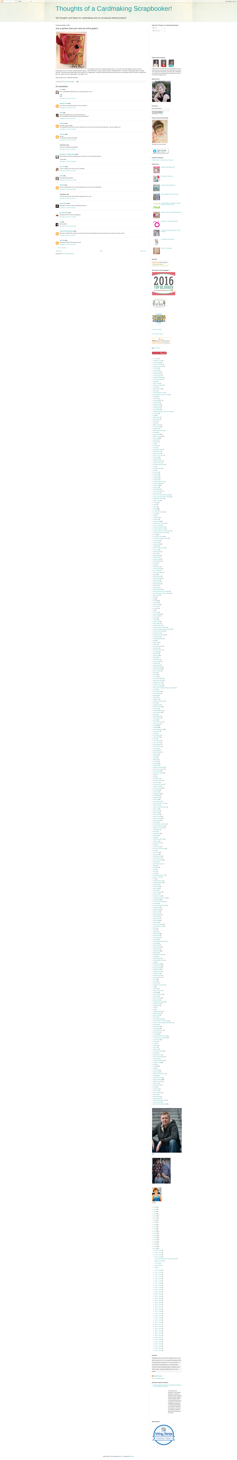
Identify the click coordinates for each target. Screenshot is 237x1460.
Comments (157, 30)
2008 (154, 1246)
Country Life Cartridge (158, 512)
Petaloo (155, 831)
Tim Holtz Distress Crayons (160, 1036)
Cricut (154, 534)
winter (154, 1087)
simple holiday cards (158, 926)
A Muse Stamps (157, 375)
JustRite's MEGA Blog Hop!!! (168, 167)
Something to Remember (159, 941)
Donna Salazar (157, 568)
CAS (154, 466)
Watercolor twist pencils (159, 1073)
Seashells (155, 903)
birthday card (156, 434)
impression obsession (158, 701)
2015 (154, 1231)
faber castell (156, 595)
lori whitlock (156, 750)
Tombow (155, 1041)
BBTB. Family (156, 425)
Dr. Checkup (156, 570)
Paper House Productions (159, 807)
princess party (156, 846)
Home (101, 251)
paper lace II (156, 811)
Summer (155, 992)
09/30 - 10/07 (158, 1289)
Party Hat (155, 822)
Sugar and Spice (157, 990)
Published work (157, 856)
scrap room (156, 894)
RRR (154, 879)
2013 (154, 1235)
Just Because (156, 723)
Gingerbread (156, 636)
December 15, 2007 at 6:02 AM (67, 198)
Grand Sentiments (157, 650)
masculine (155, 754)
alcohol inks (156, 383)
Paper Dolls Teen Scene (159, 803)
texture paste (156, 1026)
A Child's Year (156, 372)
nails (154, 776)
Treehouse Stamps (158, 1051)
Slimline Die (156, 933)
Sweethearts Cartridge (159, 1002)
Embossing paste (157, 589)
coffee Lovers (156, 500)
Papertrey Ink (156, 820)
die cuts (155, 553)
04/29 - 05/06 (158, 1337)
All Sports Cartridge (158, 385)
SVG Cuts (155, 996)
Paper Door (156, 805)
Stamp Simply (156, 967)
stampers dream (157, 971)
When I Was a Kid (157, 1077)
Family (155, 600)
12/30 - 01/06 (158, 1250)
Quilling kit (155, 867)
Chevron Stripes (157, 483)
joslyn (61, 175)
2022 (154, 1216)
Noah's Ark (156, 792)
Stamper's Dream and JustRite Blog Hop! (171, 212)
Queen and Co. (157, 858)
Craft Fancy (156, 517)
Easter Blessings (157, 578)
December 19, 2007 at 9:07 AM (67, 244)
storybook (155, 983)
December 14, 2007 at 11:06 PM (68, 161)
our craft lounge (157, 801)
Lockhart (155, 748)
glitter (154, 640)
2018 (154, 1224)
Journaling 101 (157, 718)
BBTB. (154, 423)
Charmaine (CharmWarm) (66, 231)
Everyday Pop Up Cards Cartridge (161, 593)
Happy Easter (156, 665)
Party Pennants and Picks (159, 824)
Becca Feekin (156, 426)
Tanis (61, 112)
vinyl (154, 1068)
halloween (155, 655)
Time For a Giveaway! (166, 248)
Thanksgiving (156, 1028)
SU (154, 986)
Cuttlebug (155, 546)
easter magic (156, 580)
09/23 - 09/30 (158, 1292)
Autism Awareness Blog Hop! (168, 185)
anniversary (156, 402)
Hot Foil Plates (157, 691)
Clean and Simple (157, 491)
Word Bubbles (156, 1096)
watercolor (155, 1072)
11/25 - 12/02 (158, 1272)
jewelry (155, 714)
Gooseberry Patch (157, 646)
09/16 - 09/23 (158, 1294)
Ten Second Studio (158, 1019)
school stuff (156, 888)
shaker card (156, 911)
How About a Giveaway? (167, 176)
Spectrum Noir (156, 947)
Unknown (62, 123)
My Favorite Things (158, 773)
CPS (154, 515)
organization (156, 797)
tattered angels (157, 1013)
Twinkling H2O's (157, 1055)
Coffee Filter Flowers (158, 498)
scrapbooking (156, 899)
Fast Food (155, 602)
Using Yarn (156, 1058)
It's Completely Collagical (157, 334)
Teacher (155, 1017)
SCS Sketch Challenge (159, 901)
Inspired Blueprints (158, 710)
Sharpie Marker (157, 915)
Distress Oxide (157, 559)
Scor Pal (155, 890)
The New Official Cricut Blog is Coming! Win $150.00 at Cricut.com (171, 204)
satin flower (156, 886)
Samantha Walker (157, 882)
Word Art (155, 1094)
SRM (154, 962)
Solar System (156, 937)
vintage (155, 1066)
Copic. (154, 506)
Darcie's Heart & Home (159, 547)
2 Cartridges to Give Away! (167, 239)
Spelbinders (156, 949)
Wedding (155, 1075)
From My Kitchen (157, 625)
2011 (154, 1239)
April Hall (62, 240)
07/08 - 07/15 (158, 1315)
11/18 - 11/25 (158, 1274)
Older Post (143, 251)
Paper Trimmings (157, 818)
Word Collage (156, 1098)
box (154, 443)
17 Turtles (155, 358)
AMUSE (155, 396)
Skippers (155, 932)
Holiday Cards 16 (157, 684)
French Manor (156, 623)
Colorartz (155, 502)
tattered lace (156, 1015)
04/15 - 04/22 (158, 1341)
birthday (155, 432)
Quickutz (155, 862)
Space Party (156, 945)
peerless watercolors (158, 826)
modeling (155, 763)
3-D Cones (156, 370)
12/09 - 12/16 (158, 1257)
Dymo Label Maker (158, 572)
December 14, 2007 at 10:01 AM (68, 129)
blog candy (156, 438)
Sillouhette (156, 922)
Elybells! (157, 1267)
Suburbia (155, 988)
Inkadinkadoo (156, 705)
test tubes (155, 1024)
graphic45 (155, 653)
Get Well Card (156, 633)
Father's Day (156, 604)
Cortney (155, 510)
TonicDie (155, 1045)
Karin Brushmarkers (158, 729)
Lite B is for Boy (157, 746)
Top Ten (155, 1047)
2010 (154, 1242)
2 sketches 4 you (157, 360)
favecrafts (155, 608)
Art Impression (156, 406)
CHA (154, 470)
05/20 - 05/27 (158, 1331)
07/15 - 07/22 (158, 1313)
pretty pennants (157, 843)
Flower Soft (156, 616)
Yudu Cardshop (157, 1102)
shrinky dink (156, 916)
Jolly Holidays (156, 716)
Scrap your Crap (157, 896)
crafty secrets (156, 521)
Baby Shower (156, 417)
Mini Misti (155, 761)
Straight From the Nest (158, 985)
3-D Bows (155, 368)
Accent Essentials (157, 379)
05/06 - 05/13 (158, 1335)
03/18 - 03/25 (158, 1350)
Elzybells (155, 585)
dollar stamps (156, 566)
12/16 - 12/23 (158, 1254)
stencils (155, 981)
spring (154, 956)
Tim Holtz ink (156, 1039)
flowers (155, 618)
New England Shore (158, 784)
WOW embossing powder (159, 1100)
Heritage (155, 674)
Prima (154, 845)
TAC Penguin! (158, 1263)
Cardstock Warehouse (158, 464)
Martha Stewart (157, 752)
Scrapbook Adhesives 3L (159, 898)
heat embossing (157, 669)
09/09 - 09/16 (158, 1296)
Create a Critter (157, 525)
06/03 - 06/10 (158, 1326)
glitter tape (155, 642)
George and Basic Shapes (159, 627)
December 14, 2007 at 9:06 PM (67, 149)
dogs (154, 565)
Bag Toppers (156, 419)
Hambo (155, 657)
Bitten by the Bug (157, 436)
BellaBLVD (156, 428)
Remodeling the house (159, 875)
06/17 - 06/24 (158, 1322)
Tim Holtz (155, 1034)
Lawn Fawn (156, 737)
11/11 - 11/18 (158, 1276)
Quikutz (155, 865)
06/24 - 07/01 (158, 1320)
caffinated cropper (157, 460)
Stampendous (156, 969)
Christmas (155, 485)
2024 (154, 1211)
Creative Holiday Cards (159, 529)
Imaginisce (156, 699)
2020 (154, 1220)
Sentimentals (156, 907)
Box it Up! (155, 445)
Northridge (156, 795)
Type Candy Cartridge (158, 1056)
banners (155, 421)
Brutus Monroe (157, 453)
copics (154, 508)
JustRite (155, 727)
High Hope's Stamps (158, 680)
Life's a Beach (156, 742)
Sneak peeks (156, 935)
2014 (154, 1233)
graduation (156, 648)
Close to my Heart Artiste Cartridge (162, 496)
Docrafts (155, 563)
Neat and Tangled (157, 780)
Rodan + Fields (157, 877)
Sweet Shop (156, 1000)
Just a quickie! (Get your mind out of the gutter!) (166, 1258)
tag (154, 1009)
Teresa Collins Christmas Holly (161, 1020)
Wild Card (155, 1083)
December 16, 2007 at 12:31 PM (68, 226)
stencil (154, 979)
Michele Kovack (158, 1376)
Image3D (155, 695)
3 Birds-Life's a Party (158, 366)
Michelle (62, 185)
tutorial (155, 1053)
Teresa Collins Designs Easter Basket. (162, 1022)
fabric (154, 597)
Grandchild (156, 652)
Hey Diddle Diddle (157, 678)
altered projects (157, 389)
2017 (154, 1226)
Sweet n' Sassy (157, 998)
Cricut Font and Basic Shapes (160, 538)
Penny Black (156, 829)
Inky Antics (155, 708)
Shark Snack (156, 913)
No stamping (156, 790)
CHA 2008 (155, 472)
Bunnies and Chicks (158, 455)
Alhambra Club (64, 103)
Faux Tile (155, 606)
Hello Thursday (157, 671)
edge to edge (156, 582)
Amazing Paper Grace (158, 392)
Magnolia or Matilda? (160, 1261)
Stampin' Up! (156, 973)
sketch (154, 930)
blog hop (155, 440)
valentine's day (157, 1062)
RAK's (154, 871)
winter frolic (156, 1089)
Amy (61, 89)
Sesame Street (157, 909)
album (154, 381)
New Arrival (156, 782)
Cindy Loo (155, 487)
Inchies (155, 703)
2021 (154, 1218)
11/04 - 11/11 (158, 1278)
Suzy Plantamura (157, 994)
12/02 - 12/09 (158, 1270)
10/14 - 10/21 (158, 1285)
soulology (155, 943)
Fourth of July (156, 621)
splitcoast (155, 952)
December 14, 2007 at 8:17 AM (67, 107)
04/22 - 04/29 (158, 1339)
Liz (60, 222)
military (155, 758)
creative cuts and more (159, 527)
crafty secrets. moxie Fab (159, 523)
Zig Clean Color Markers (159, 1104)
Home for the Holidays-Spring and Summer (164, 687)
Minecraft (155, 759)
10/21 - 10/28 (158, 1283)
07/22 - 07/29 (158, 1311)
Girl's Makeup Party (158, 638)
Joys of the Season (158, 722)
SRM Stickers (156, 964)
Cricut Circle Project (158, 536)
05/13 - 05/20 (158, 1333)
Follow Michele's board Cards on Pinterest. (162, 160)
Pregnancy (156, 841)
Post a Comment (62, 247)
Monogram (156, 765)
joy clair (155, 720)
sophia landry (63, 203)
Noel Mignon (156, 793)
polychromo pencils (158, 839)
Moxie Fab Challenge (158, 769)
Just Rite (155, 725)
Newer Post (59, 251)
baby (154, 415)
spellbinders (156, 951)
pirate (154, 837)
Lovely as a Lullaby (157, 329)
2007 (154, 1248)
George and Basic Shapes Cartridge (162, 629)
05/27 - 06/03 (158, 1328)
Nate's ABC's (156, 778)
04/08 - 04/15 (158, 1344)
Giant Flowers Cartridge (159, 635)
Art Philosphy (156, 407)
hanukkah (155, 663)
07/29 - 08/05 (158, 1309)
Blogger (132, 1456)
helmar (155, 672)
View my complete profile (158, 1378)
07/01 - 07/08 (158, 1318)
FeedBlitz (160, 113)
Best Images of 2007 (158, 430)
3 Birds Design (157, 362)
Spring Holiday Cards (158, 960)
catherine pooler (157, 468)
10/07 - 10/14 (158, 1287)
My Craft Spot (156, 771)
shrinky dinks (156, 918)
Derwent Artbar (157, 551)
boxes (154, 447)
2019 (154, 1222)
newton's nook (156, 786)
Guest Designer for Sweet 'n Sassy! (169, 194)
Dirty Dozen (156, 557)
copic (154, 504)
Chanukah (155, 479)
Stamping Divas (157, 975)
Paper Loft (155, 812)
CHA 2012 (155, 476)
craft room (155, 519)
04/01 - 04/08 (158, 1346)
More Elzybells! (158, 1265)
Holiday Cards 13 (157, 682)
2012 (154, 1237)
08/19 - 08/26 (158, 1302)
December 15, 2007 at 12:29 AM (68, 189)
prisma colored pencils (159, 848)
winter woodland (157, 1092)
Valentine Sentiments (158, 1060)
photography (156, 833)
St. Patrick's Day (157, 966)
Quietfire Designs (157, 863)
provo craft (155, 852)
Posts (155, 28)
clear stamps (156, 493)
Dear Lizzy (156, 549)
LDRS (154, 739)
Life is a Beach (157, 740)
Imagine (155, 697)
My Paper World (64, 212)
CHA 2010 (155, 474)
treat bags (155, 1049)
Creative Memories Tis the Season (162, 531)
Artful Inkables (156, 409)
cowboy (155, 513)
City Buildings (156, 489)
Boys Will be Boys (157, 449)
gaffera (121, 1456)
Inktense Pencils (157, 706)
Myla (154, 775)
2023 (154, 1213)
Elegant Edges (157, 583)
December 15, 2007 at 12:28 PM (68, 217)
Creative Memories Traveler (160, 532)
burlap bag (156, 457)
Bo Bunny (155, 442)
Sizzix (154, 928)
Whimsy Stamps (157, 1079)
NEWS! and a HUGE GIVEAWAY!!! (169, 221)
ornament (155, 799)
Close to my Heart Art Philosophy (161, 495)
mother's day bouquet (158, 767)
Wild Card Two (157, 1085)
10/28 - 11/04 (158, 1281)
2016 (154, 1229)
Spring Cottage (157, 958)
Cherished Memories (158, 481)
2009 (154, 1244)
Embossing (156, 587)
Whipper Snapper (157, 1081)
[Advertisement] (161, 44)
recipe (154, 873)
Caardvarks (156, 459)
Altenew (155, 387)
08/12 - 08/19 (158, 1305)
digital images (156, 555)
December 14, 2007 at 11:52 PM (68, 170)
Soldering (155, 939)
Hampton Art (156, 659)
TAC (154, 1007)
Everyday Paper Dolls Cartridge (161, 591)
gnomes (155, 644)
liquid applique (157, 744)
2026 (154, 1207)
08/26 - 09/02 (158, 1300)
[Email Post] (77, 81)
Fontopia (155, 619)
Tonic (154, 1043)
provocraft (155, 854)
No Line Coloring (157, 788)
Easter (154, 574)
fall (154, 599)
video (154, 1064)
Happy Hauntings (157, 667)
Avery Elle (155, 413)
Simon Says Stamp (158, 924)
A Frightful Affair (157, 373)
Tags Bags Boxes (157, 1011)
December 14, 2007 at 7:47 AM (67, 98)
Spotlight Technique (158, 954)
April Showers (156, 404)
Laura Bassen (156, 735)
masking (155, 756)
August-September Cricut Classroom (162, 411)
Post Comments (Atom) (68, 253)
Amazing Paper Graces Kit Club (161, 394)
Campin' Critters (157, 462)
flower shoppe (156, 614)
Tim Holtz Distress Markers (160, 1037)
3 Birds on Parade (157, 364)
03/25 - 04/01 (158, 1348)
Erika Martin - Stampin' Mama (67, 154)
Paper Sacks (156, 814)
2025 (154, 1209)
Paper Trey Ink (157, 816)
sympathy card (157, 1003)
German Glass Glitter (158, 631)
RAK (154, 869)
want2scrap (156, 1070)
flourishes (155, 612)
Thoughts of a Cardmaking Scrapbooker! (114, 8)
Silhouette (155, 920)
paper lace (156, 809)
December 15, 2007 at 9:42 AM (67, 207)
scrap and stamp (157, 892)
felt (154, 610)
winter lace (156, 1090)
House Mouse (156, 693)
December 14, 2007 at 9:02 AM (67, 118)
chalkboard (156, 478)
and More (155, 398)
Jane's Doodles (157, 712)
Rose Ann (62, 166)
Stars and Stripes (157, 977)
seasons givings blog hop (159, 905)
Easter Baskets (157, 576)
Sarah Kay (155, 884)
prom (154, 850)
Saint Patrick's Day (158, 880)
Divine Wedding (157, 561)
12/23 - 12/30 (158, 1252)
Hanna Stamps (157, 661)
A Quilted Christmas (158, 377)
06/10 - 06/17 (158, 1324)
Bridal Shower (156, 451)
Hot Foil (155, 689)
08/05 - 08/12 (158, 1307)
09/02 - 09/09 (158, 1298)
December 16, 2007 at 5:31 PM (67, 235)
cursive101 (156, 542)
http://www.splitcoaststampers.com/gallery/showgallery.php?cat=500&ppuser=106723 (167, 1385)
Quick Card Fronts (157, 860)
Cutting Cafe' (156, 544)
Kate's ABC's (156, 731)
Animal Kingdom (157, 400)
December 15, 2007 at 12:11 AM (68, 180)
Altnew (155, 391)
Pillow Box (155, 835)
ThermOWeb (156, 1032)
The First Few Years (158, 1030)
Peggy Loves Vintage (158, 827)
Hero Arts (155, 676)
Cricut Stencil (156, 540)
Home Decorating (157, 686)
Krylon (154, 733)
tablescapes (156, 1005)
